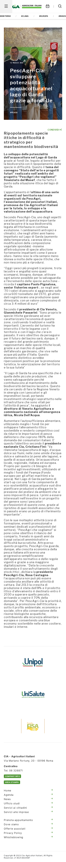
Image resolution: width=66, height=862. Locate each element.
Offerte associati (14, 828)
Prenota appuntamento (18, 820)
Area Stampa (12, 782)
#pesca (13, 112)
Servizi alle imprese (16, 812)
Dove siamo (11, 824)
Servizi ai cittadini (15, 807)
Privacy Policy (13, 832)
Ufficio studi (12, 803)
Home (7, 790)
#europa (43, 16)
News (7, 799)
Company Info (12, 776)
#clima (25, 16)
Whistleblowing (13, 837)
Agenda (9, 794)
